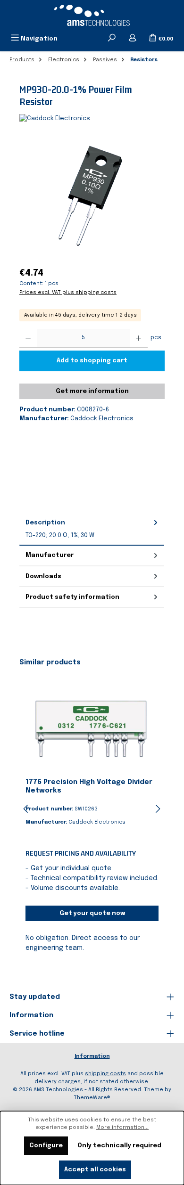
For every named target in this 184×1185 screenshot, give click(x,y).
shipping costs (105, 1074)
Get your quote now (92, 913)
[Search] (111, 39)
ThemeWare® (92, 1098)
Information (92, 1056)
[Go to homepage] (92, 15)
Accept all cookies (95, 1170)
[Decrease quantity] (28, 338)
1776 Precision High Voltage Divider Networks (88, 786)
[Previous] (26, 808)
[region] (92, 195)
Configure (46, 1146)
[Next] (158, 808)
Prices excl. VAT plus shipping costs (68, 292)
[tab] (91, 529)
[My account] (132, 39)
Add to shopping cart (92, 361)
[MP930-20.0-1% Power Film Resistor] (92, 195)
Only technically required (119, 1146)
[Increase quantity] (138, 338)
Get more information (92, 391)
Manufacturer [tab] (49, 555)
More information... (122, 1127)
